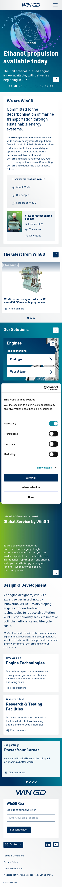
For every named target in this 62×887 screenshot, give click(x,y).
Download (35, 236)
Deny (31, 496)
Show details (44, 467)
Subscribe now (18, 830)
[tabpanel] (31, 287)
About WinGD (24, 187)
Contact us (15, 844)
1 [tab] (28, 317)
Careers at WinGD (26, 203)
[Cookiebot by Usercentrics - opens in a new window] (44, 388)
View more (35, 229)
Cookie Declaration (13, 869)
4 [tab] (35, 781)
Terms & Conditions (13, 856)
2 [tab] (31, 317)
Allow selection (31, 487)
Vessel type (18, 371)
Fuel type (16, 359)
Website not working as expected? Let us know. (28, 875)
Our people (22, 195)
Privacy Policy (10, 862)
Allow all (31, 477)
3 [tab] (34, 317)
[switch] (53, 433)
